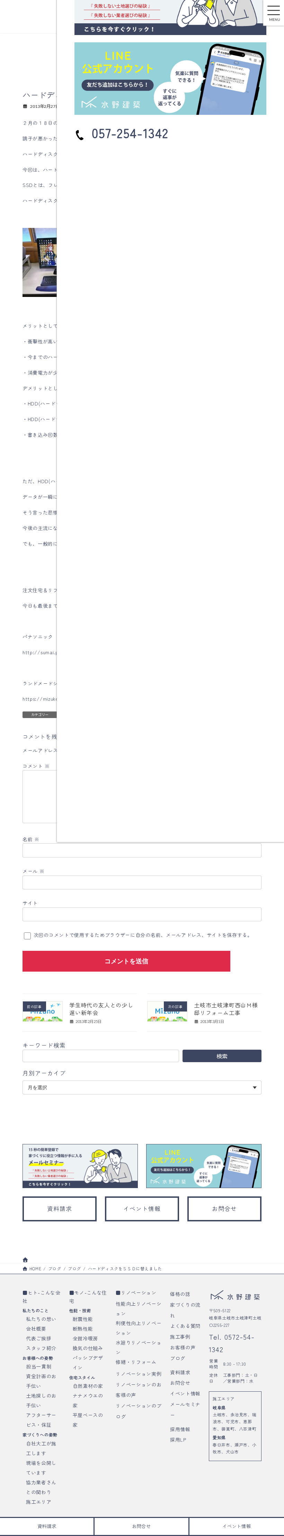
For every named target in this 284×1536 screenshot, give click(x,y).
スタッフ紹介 (41, 1348)
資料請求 (180, 1371)
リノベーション (139, 1292)
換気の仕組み (88, 1348)
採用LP (178, 1439)
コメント (36, 765)
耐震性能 (83, 1318)
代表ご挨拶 (39, 1338)
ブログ (177, 1357)
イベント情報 (185, 1393)
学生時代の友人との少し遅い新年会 (101, 1009)
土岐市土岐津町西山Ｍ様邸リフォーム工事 (226, 1009)
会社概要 (36, 1328)
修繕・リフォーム (136, 1361)
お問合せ (180, 1382)
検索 (222, 1056)
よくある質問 (185, 1325)
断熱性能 (83, 1328)
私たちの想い (41, 1318)
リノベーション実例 (138, 1373)
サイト (30, 902)
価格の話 (180, 1293)
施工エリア (39, 1501)
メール (34, 871)
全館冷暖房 (85, 1338)
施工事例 (180, 1336)
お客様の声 (183, 1347)
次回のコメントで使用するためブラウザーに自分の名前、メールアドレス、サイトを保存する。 (143, 934)
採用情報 (180, 1428)
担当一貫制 (39, 1366)
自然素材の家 (88, 1385)
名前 (31, 839)
